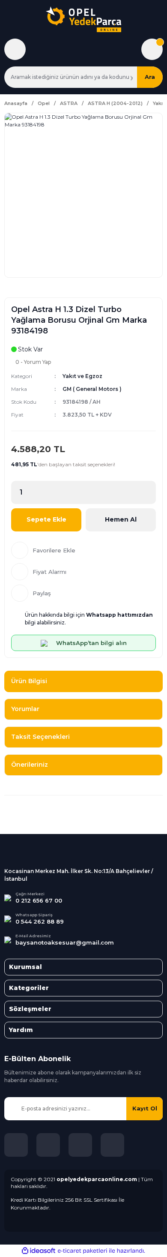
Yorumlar (25, 709)
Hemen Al (121, 519)
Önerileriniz (29, 764)
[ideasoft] (38, 1251)
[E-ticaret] (82, 1250)
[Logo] (83, 19)
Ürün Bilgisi (29, 681)
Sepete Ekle (46, 519)
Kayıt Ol (144, 1108)
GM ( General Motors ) (92, 389)
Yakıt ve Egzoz (82, 376)
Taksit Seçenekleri (40, 737)
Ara (150, 76)
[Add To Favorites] (83, 550)
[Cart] (152, 49)
